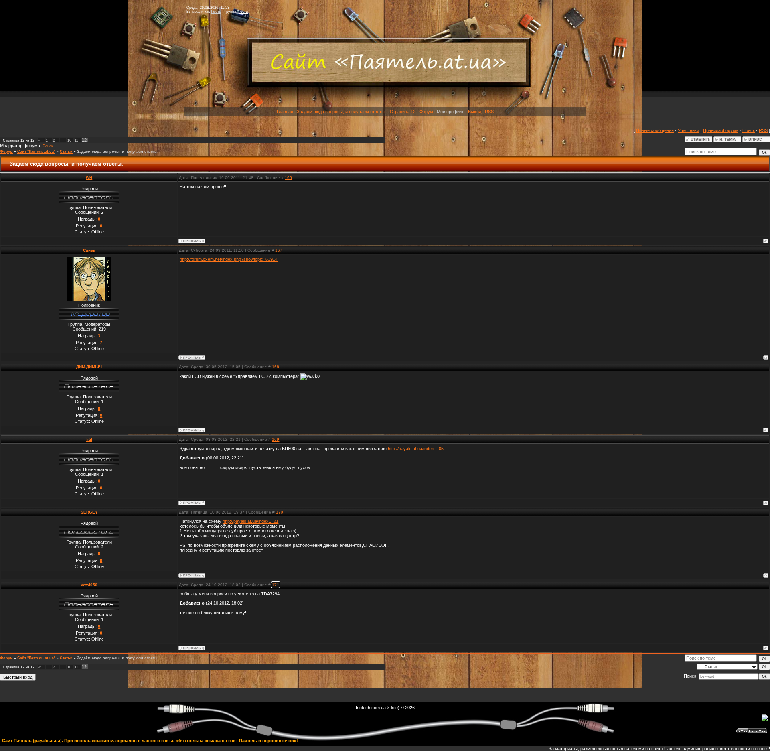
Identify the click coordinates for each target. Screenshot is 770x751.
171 (275, 585)
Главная (285, 111)
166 (288, 177)
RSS (489, 111)
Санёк (48, 146)
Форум (6, 152)
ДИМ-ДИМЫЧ (89, 367)
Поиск (748, 130)
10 (69, 140)
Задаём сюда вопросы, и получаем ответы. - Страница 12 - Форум (365, 111)
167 (278, 250)
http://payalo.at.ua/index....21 (250, 521)
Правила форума (720, 130)
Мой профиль (450, 111)
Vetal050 (89, 585)
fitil (89, 439)
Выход (474, 111)
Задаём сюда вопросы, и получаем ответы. (118, 152)
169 (275, 439)
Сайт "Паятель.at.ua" (36, 152)
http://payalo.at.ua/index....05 (416, 448)
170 (279, 512)
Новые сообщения (655, 130)
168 (275, 367)
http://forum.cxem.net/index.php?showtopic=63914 (229, 259)
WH (89, 177)
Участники (688, 130)
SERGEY (89, 512)
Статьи (66, 152)
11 (76, 140)
